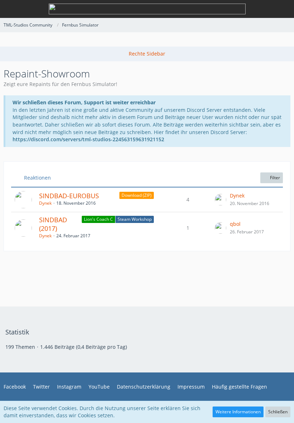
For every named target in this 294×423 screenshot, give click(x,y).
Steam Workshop (135, 219)
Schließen (278, 412)
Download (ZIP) (137, 195)
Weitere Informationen (238, 412)
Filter (274, 178)
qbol (235, 223)
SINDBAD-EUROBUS (69, 195)
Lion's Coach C (98, 219)
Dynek (45, 203)
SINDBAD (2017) (53, 224)
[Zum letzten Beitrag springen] (220, 199)
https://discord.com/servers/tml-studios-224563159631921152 (88, 139)
